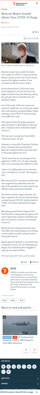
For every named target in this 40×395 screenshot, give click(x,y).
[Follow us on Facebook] (29, 367)
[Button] (36, 32)
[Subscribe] (8, 372)
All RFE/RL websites (7, 392)
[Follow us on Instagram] (14, 367)
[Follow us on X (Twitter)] (24, 367)
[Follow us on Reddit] (8, 367)
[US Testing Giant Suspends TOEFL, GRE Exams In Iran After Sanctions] (20, 325)
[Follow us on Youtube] (3, 367)
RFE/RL (6, 23)
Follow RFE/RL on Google (24, 392)
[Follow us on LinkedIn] (34, 367)
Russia (4, 10)
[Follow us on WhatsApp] (3, 372)
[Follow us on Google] (19, 367)
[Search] (36, 392)
